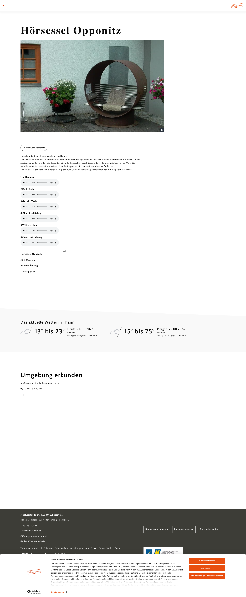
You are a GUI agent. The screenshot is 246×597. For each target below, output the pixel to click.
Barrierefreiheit (52, 554)
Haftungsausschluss (71, 554)
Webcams (25, 548)
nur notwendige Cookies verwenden (207, 576)
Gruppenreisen (81, 548)
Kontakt (35, 548)
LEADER (24, 554)
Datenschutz (37, 554)
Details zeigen (57, 592)
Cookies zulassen (207, 561)
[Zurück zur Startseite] (237, 5)
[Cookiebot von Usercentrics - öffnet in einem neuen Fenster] (34, 592)
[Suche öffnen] (18, 5)
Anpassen (205, 568)
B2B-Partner (47, 548)
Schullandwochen (64, 548)
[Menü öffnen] (3, 5)
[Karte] (10, 5)
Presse (94, 548)
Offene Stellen (106, 548)
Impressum (88, 554)
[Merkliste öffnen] (14, 5)
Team (118, 548)
